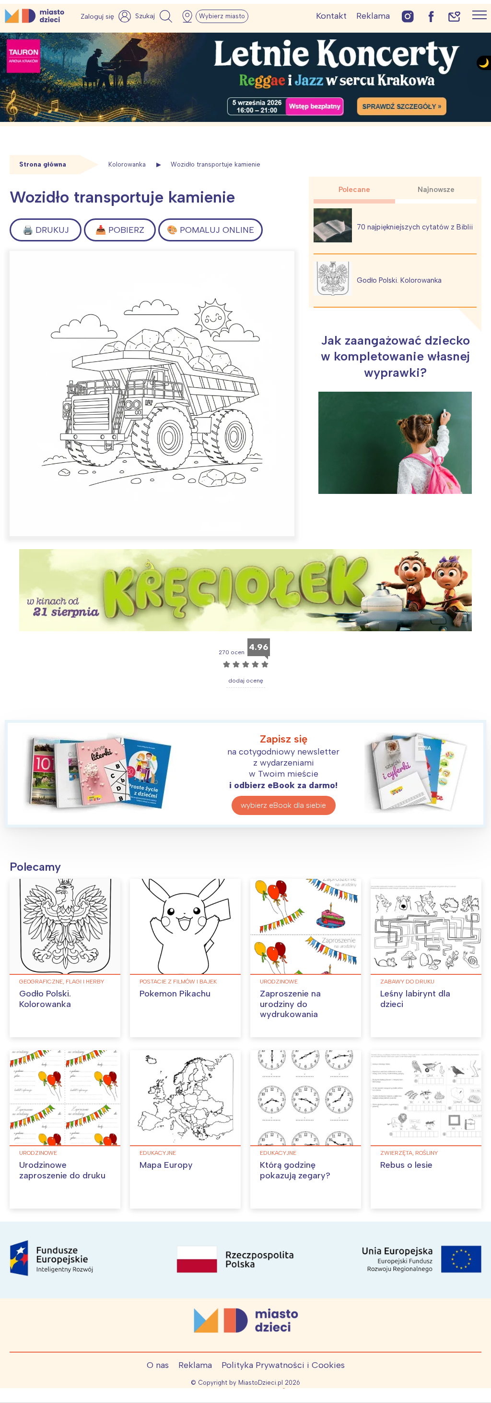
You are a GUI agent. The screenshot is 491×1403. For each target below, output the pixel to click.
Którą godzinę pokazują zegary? (295, 1170)
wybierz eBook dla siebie (283, 805)
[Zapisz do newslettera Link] (454, 16)
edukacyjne (158, 1153)
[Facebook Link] (431, 16)
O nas (158, 1365)
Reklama (373, 16)
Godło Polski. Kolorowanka (399, 280)
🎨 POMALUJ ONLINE (210, 230)
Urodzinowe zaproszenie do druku (62, 1170)
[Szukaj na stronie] (155, 16)
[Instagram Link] (407, 16)
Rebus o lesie (406, 1165)
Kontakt (331, 16)
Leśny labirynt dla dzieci (415, 998)
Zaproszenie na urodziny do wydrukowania (290, 1003)
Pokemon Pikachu (175, 993)
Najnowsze (436, 189)
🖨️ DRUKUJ (46, 230)
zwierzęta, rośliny (409, 1153)
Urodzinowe (279, 981)
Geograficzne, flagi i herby (61, 981)
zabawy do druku (407, 981)
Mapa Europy (166, 1165)
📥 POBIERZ (119, 230)
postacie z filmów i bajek (178, 981)
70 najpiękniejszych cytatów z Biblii (415, 227)
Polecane (354, 189)
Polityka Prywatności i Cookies (283, 1365)
